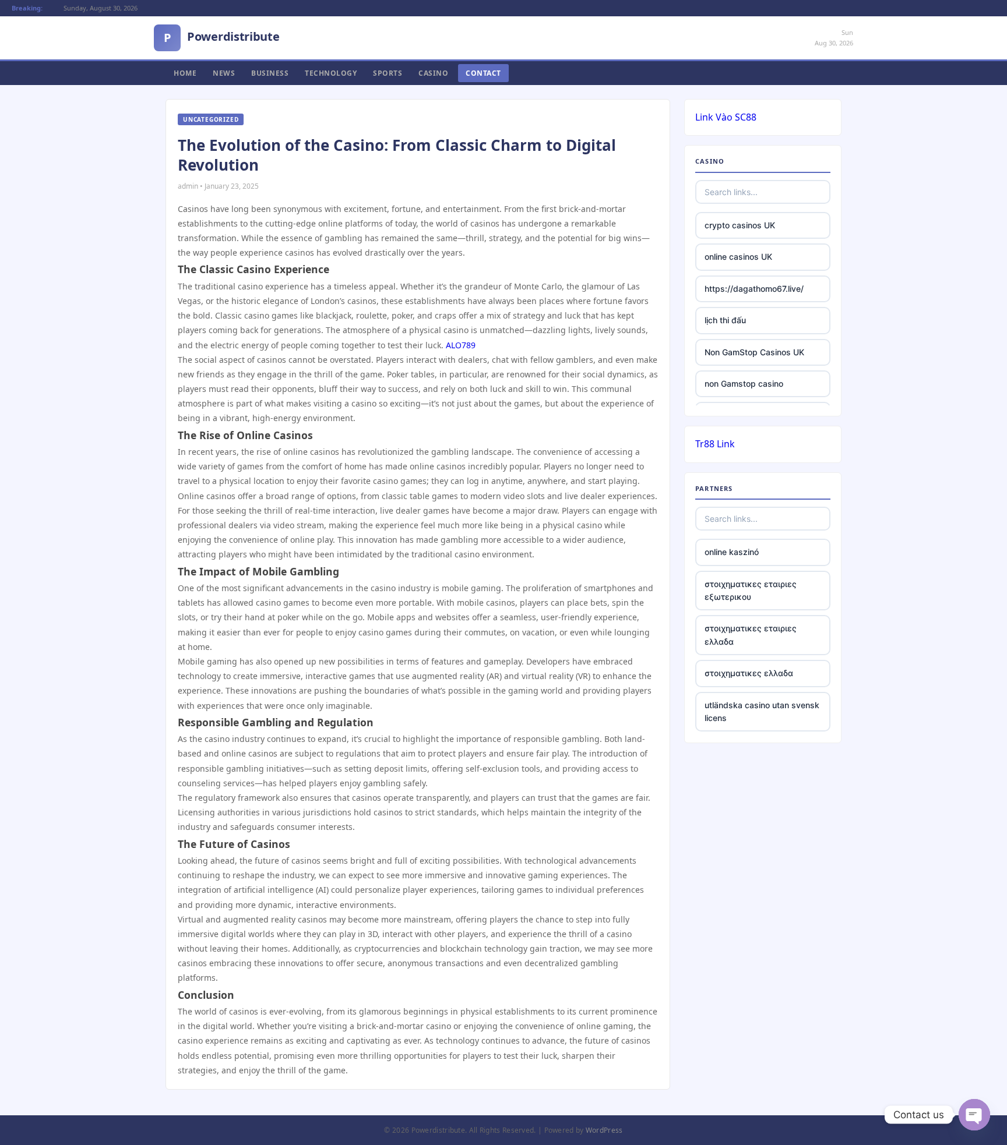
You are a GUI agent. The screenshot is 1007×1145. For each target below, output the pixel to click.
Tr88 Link (715, 443)
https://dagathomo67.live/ (754, 289)
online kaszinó (732, 552)
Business (269, 73)
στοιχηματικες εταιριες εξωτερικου (751, 590)
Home (185, 73)
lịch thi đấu (725, 320)
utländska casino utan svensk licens (762, 711)
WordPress (604, 1130)
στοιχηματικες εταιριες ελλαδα (751, 634)
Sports (387, 73)
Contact (483, 73)
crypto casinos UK (740, 225)
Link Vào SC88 (725, 117)
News (224, 73)
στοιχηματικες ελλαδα (749, 673)
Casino (433, 73)
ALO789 (461, 345)
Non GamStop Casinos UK (754, 352)
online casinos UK (738, 256)
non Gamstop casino (744, 383)
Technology (331, 73)
